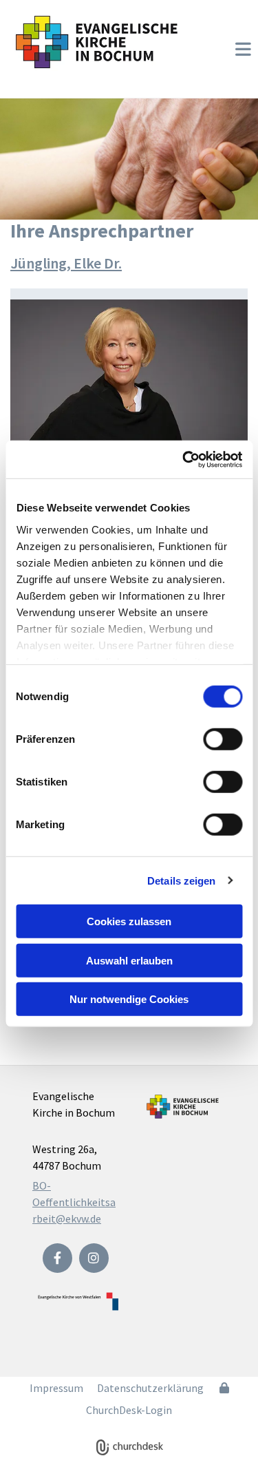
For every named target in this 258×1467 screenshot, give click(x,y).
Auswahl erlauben (129, 960)
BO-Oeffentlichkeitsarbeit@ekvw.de (74, 1202)
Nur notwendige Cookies (129, 999)
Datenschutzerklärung (150, 1388)
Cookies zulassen (129, 921)
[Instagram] (94, 1258)
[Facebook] (57, 1258)
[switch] (222, 739)
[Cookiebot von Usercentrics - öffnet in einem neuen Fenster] (183, 459)
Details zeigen (181, 880)
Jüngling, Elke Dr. (66, 263)
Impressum (56, 1388)
